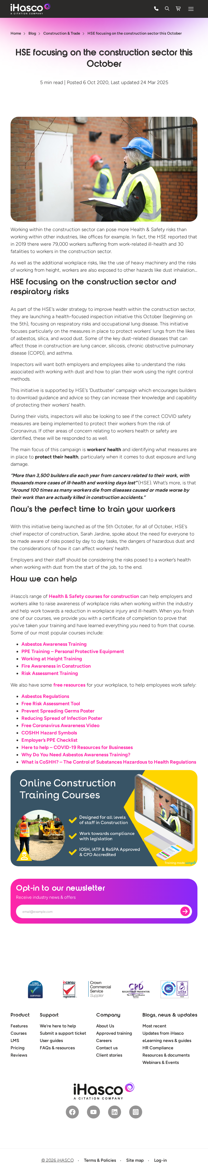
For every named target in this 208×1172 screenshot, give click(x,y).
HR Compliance (157, 1047)
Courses (19, 1033)
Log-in (160, 1160)
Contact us (107, 1047)
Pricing (18, 1047)
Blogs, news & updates (169, 1015)
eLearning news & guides (166, 1040)
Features (19, 1025)
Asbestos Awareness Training (54, 644)
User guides (51, 1040)
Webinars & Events (160, 1062)
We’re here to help (58, 1025)
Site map (135, 1160)
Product (20, 1015)
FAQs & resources (57, 1047)
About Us (105, 1025)
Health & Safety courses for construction (94, 596)
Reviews (19, 1055)
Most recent (154, 1025)
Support (49, 1015)
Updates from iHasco (163, 1033)
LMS (15, 1040)
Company (108, 1015)
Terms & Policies (100, 1160)
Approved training (114, 1033)
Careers (104, 1040)
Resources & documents (166, 1055)
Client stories (109, 1055)
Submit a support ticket (63, 1033)
